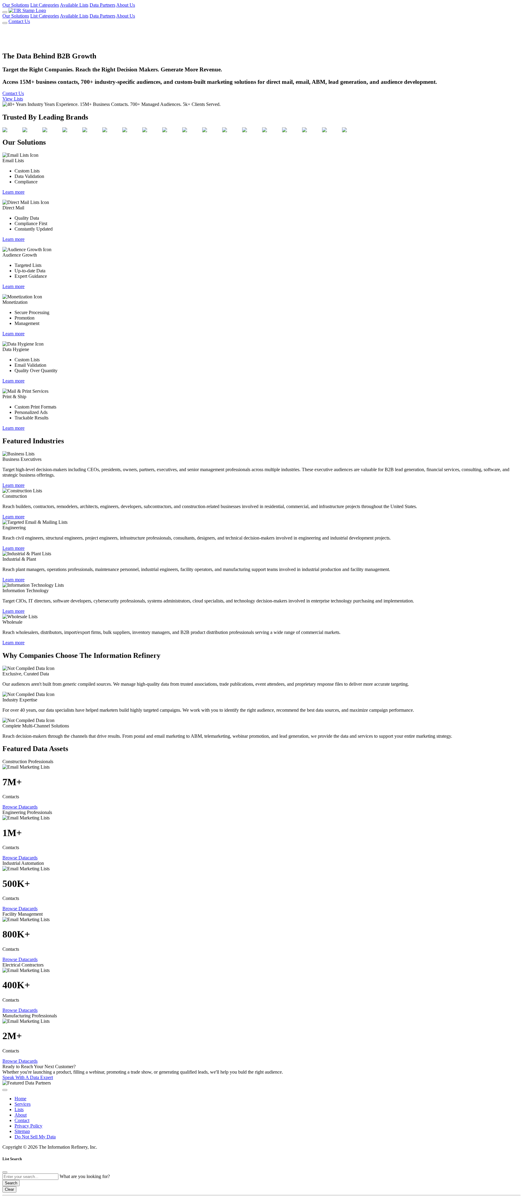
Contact (22, 1120)
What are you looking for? (85, 1176)
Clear (9, 1189)
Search (11, 1183)
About (21, 1115)
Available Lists (74, 5)
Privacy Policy (28, 1125)
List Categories (44, 5)
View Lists (12, 98)
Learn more (13, 192)
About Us (125, 5)
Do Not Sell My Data (35, 1136)
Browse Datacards (20, 806)
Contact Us (19, 21)
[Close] (4, 1172)
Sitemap (22, 1131)
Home (20, 1098)
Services (23, 1104)
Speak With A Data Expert (27, 1077)
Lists (19, 1109)
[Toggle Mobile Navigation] (4, 12)
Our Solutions (15, 5)
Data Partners (102, 5)
